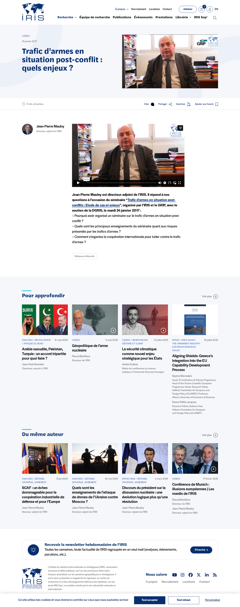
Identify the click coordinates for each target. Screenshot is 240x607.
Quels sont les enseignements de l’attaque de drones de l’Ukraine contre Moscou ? (95, 495)
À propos (151, 582)
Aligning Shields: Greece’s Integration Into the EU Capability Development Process (192, 363)
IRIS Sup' (200, 17)
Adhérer (187, 9)
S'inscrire (200, 550)
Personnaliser (212, 600)
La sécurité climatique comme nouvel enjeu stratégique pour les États (142, 354)
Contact (167, 9)
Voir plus (207, 296)
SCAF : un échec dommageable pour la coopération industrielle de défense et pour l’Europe (43, 495)
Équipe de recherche (94, 17)
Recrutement (138, 9)
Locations (154, 9)
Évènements (143, 17)
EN (216, 9)
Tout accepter (150, 600)
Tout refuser (184, 600)
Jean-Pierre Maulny (50, 126)
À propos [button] (120, 9)
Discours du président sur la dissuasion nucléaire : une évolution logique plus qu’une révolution (145, 495)
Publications (122, 17)
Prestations (164, 17)
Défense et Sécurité (84, 256)
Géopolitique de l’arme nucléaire (90, 348)
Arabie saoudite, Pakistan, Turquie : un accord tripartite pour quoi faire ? (44, 354)
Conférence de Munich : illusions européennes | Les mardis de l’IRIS (193, 489)
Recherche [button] (65, 17)
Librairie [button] (182, 17)
